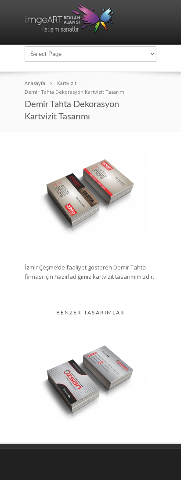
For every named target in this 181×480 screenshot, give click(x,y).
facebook (121, 465)
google (151, 465)
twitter (136, 465)
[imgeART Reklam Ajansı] (69, 33)
